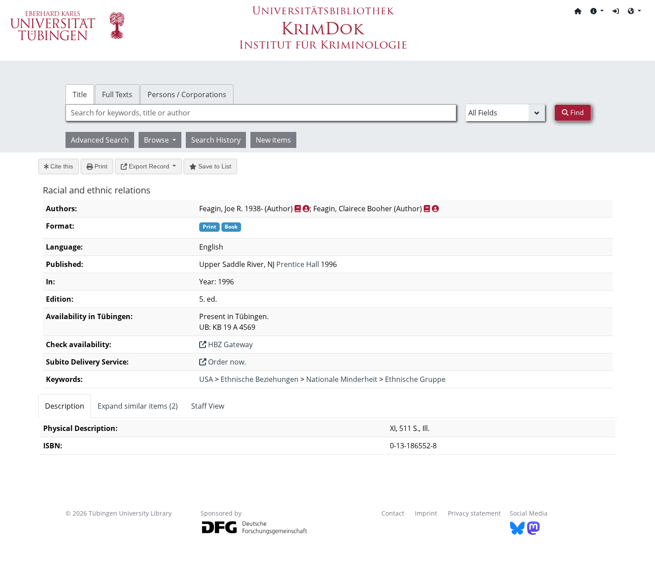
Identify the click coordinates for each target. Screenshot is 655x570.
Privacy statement (474, 513)
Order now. (226, 362)
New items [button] (273, 140)
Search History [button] (216, 140)
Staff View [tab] (207, 406)
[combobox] (261, 112)
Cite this (61, 166)
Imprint (426, 513)
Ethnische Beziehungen (260, 379)
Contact (392, 513)
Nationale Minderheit (341, 379)
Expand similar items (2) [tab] (138, 406)
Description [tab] (64, 406)
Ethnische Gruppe (415, 379)
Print (100, 166)
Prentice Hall (297, 264)
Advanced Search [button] (100, 140)
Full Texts (117, 94)
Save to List (213, 166)
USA (206, 379)
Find (576, 112)
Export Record (149, 166)
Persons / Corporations (186, 94)
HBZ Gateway (229, 344)
